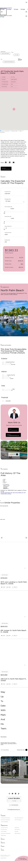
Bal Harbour (17, 829)
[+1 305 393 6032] (6, 169)
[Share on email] (13, 162)
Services (2, 839)
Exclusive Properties (5, 819)
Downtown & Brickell (5, 833)
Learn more (2, 519)
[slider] (4, 221)
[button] (3, 11)
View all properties (4, 505)
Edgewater (3, 835)
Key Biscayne (4, 829)
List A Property (18, 819)
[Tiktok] (18, 793)
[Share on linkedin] (9, 162)
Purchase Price (8, 191)
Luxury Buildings (4, 821)
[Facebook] (12, 793)
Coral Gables (3, 831)
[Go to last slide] (2, 12)
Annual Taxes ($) (8, 216)
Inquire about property (6, 7)
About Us (3, 842)
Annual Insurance (8, 232)
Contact (2, 846)
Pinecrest (17, 827)
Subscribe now (21, 749)
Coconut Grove (4, 827)
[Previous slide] (2, 16)
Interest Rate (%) (8, 226)
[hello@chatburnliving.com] (13, 435)
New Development (19, 817)
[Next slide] (26, 12)
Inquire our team (7, 15)
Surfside (16, 831)
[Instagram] (9, 793)
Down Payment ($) (8, 206)
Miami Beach (17, 833)
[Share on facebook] (5, 162)
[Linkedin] (15, 793)
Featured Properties (5, 817)
